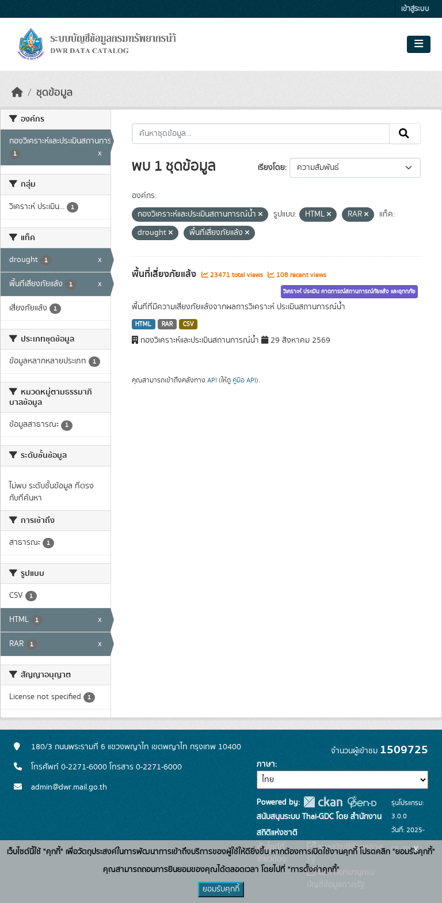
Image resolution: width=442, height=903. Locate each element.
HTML (143, 324)
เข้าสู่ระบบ (415, 8)
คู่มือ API (244, 380)
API (212, 380)
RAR (167, 324)
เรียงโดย (271, 167)
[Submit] (405, 133)
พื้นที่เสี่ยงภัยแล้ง (165, 274)
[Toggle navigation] (418, 44)
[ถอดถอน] (260, 214)
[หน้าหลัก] (17, 92)
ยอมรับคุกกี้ (221, 889)
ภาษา (266, 764)
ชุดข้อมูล (54, 92)
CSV (188, 324)
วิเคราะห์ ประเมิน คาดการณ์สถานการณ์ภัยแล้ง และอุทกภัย (349, 291)
